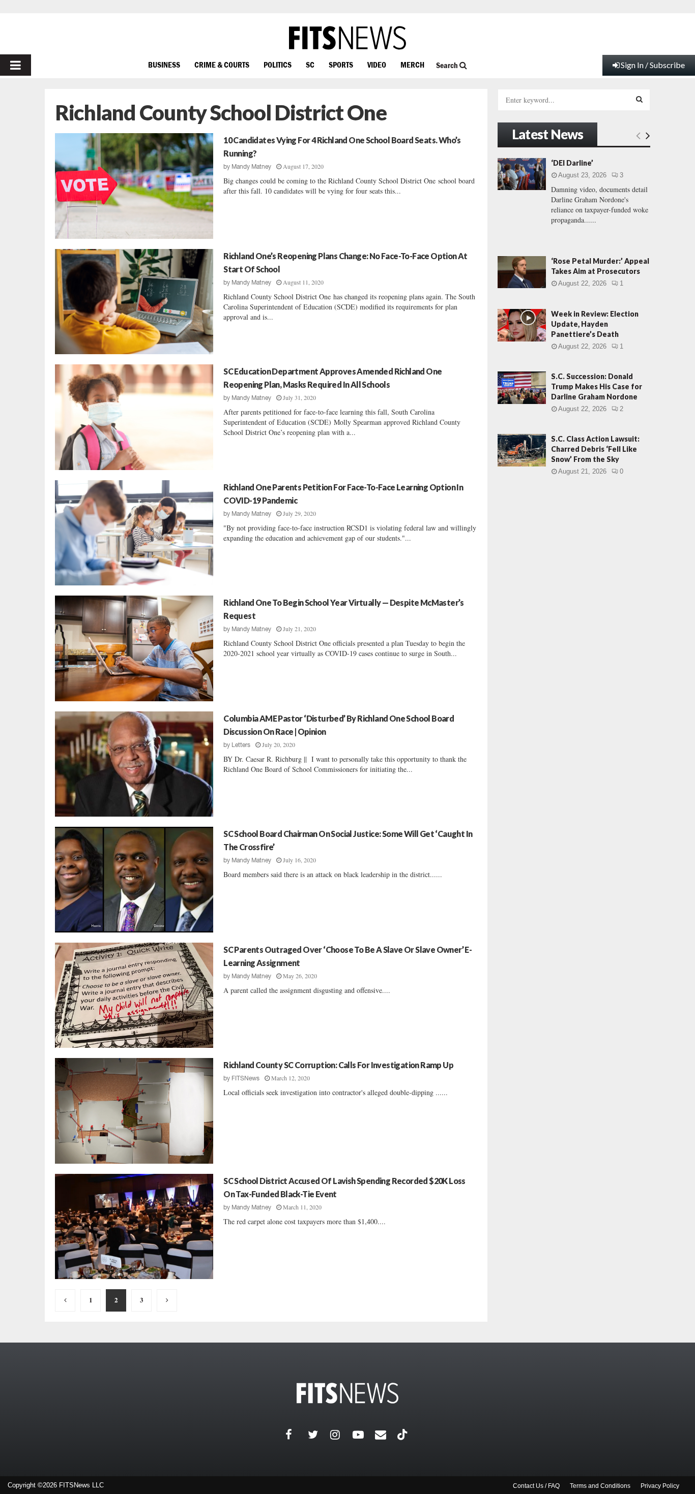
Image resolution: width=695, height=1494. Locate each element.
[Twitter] (319, 1434)
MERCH (412, 64)
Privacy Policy (660, 1485)
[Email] (386, 1434)
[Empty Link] (638, 135)
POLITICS (278, 64)
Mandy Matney (251, 166)
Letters (240, 745)
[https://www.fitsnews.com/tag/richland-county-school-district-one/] (65, 1300)
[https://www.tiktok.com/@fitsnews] (403, 1434)
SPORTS (341, 64)
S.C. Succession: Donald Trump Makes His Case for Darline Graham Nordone (596, 386)
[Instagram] (341, 1434)
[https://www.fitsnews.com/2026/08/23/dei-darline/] (522, 174)
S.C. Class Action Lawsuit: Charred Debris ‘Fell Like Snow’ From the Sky (595, 448)
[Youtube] (364, 1434)
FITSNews (245, 1078)
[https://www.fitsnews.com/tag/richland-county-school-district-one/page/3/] (167, 1300)
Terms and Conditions (600, 1485)
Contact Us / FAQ (536, 1485)
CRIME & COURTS (221, 64)
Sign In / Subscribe (653, 65)
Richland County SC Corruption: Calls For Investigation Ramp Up (338, 1065)
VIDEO (376, 64)
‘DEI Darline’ (572, 163)
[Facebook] (296, 1434)
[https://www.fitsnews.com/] (347, 38)
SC (310, 64)
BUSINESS (164, 64)
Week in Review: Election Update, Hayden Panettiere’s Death (595, 323)
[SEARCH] (639, 99)
